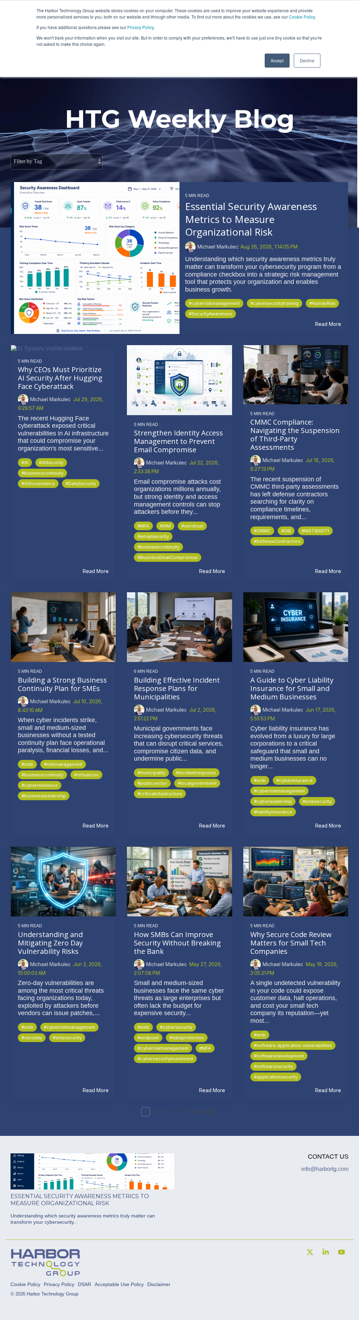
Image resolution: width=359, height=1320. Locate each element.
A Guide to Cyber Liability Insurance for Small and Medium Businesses (291, 688)
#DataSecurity (81, 483)
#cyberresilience (39, 785)
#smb (27, 764)
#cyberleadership (273, 801)
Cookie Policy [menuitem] (25, 1284)
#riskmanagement (63, 764)
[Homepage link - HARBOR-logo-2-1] (46, 1273)
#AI (24, 462)
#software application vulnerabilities (293, 1045)
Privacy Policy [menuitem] (59, 1284)
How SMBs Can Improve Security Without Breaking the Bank (177, 943)
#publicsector (152, 783)
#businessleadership (43, 795)
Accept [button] (277, 60)
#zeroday (31, 1037)
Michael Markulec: (219, 247)
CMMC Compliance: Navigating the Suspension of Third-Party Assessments (295, 434)
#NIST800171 (315, 530)
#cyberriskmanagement (214, 303)
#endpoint (148, 1037)
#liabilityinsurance (273, 812)
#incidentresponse (196, 772)
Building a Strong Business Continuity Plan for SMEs (62, 684)
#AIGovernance (38, 483)
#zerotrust (192, 526)
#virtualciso (86, 774)
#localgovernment (197, 783)
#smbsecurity (317, 801)
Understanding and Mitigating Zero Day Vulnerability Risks (50, 943)
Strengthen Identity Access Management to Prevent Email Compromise (178, 441)
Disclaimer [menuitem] (158, 1284)
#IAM (165, 526)
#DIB (286, 530)
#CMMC (262, 530)
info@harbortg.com (324, 1169)
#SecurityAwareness (210, 313)
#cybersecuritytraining (274, 303)
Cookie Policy (302, 17)
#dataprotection (186, 1037)
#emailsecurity (153, 536)
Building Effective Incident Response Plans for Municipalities (177, 688)
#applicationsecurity (276, 1077)
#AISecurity (51, 462)
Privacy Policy (140, 27)
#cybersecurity (176, 1027)
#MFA (143, 526)
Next (201, 1112)
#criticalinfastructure (159, 793)
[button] (311, 1252)
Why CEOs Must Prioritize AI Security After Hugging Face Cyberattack (60, 378)
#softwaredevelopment (279, 1056)
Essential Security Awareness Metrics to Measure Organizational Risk (251, 219)
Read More (328, 324)
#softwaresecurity (273, 1066)
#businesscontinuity (42, 473)
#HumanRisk (322, 303)
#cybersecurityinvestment (165, 1058)
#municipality (151, 772)
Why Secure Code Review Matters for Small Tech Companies (291, 943)
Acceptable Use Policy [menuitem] (119, 1284)
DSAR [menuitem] (84, 1284)
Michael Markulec (50, 399)
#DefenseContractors (277, 541)
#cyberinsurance (294, 780)
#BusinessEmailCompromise (167, 557)
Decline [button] (307, 60)
